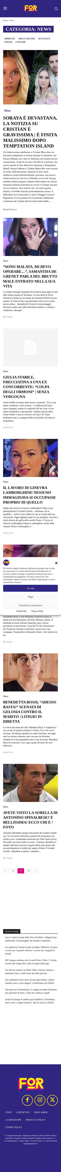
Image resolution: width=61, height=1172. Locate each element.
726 (13, 871)
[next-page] (35, 870)
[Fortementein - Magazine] (30, 8)
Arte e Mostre (26, 38)
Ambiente (9, 38)
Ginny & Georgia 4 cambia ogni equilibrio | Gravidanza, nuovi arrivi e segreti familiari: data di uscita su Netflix (30, 1001)
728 (28, 871)
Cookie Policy (21, 611)
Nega (30, 597)
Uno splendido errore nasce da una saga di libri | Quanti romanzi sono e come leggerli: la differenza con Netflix (29, 981)
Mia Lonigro (8, 317)
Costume (20, 42)
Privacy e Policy (37, 611)
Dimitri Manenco (10, 209)
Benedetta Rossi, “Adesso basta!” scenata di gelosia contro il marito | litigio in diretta (29, 712)
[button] (56, 562)
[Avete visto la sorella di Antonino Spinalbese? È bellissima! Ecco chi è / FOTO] (30, 783)
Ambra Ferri (8, 427)
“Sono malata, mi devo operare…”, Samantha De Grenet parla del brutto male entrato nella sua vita (30, 276)
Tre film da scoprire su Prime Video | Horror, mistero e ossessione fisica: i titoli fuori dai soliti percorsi (29, 971)
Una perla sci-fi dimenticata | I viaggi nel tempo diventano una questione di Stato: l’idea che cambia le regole (31, 991)
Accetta (30, 588)
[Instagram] (39, 1100)
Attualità (44, 38)
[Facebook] (27, 1100)
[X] (52, 1100)
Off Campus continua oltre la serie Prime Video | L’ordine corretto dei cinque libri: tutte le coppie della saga (31, 962)
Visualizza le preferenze (30, 605)
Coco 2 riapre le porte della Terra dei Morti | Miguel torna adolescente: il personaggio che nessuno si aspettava (31, 939)
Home (5, 20)
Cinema (8, 42)
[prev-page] (5, 870)
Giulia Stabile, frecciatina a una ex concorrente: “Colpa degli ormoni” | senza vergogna (26, 387)
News (7, 110)
